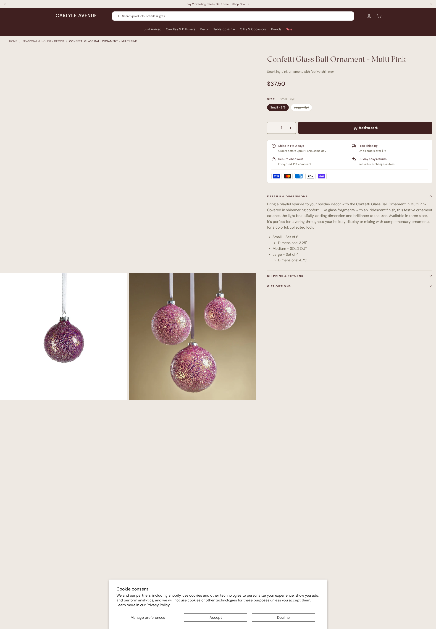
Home (13, 41)
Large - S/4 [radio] (301, 107)
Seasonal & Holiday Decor (43, 41)
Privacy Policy (158, 605)
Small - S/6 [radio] (278, 107)
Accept (216, 617)
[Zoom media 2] (192, 336)
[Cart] (379, 16)
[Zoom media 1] (63, 336)
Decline (283, 617)
